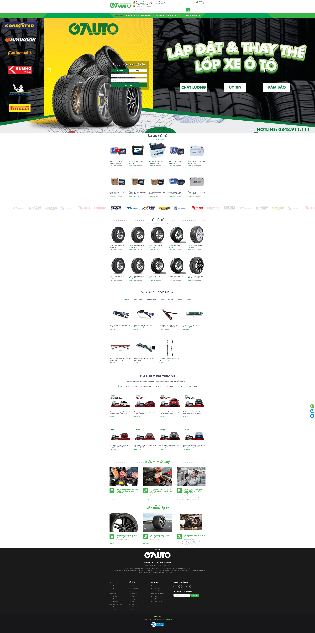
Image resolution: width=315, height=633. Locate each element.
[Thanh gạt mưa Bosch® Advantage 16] (121, 314)
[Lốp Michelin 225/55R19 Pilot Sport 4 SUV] (196, 265)
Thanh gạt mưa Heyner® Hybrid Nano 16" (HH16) (192, 326)
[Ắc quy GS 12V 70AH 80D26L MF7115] (177, 150)
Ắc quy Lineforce (114, 601)
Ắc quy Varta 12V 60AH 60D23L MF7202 (156, 162)
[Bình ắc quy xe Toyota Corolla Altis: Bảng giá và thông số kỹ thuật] (121, 401)
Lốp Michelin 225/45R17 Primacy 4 (175, 277)
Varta (153, 139)
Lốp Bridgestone (133, 588)
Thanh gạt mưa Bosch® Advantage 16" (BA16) (120, 326)
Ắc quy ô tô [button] (114, 582)
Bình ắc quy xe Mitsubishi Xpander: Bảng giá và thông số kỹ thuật (193, 412)
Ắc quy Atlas (113, 593)
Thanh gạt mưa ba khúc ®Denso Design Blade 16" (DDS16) (168, 326)
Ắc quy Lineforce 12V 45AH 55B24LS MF (118, 193)
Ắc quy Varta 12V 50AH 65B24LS (136, 162)
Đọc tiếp (112, 499)
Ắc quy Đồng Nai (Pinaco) (116, 604)
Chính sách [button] (155, 582)
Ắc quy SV (112, 591)
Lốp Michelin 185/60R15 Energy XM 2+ (156, 246)
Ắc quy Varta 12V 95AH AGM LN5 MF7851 (196, 193)
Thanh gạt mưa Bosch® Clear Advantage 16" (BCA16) (143, 326)
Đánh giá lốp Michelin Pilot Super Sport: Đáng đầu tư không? (126, 536)
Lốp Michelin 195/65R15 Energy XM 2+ (136, 246)
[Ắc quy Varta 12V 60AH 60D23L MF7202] (157, 150)
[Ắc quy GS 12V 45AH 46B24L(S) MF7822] (118, 150)
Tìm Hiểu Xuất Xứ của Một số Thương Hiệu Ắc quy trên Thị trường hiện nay (193, 491)
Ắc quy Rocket (113, 596)
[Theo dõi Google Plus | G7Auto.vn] (182, 586)
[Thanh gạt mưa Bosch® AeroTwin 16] (145, 347)
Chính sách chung (156, 586)
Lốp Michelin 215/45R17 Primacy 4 (175, 246)
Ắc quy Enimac (113, 599)
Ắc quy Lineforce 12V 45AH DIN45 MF (157, 193)
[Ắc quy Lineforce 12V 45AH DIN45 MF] (157, 181)
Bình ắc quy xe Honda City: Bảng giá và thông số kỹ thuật (145, 412)
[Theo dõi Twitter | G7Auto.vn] (178, 586)
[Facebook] (312, 416)
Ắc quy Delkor (113, 607)
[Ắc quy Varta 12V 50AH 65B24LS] (138, 150)
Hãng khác (161, 139)
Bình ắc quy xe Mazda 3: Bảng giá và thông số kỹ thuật (145, 446)
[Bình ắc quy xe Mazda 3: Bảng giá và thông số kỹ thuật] (145, 434)
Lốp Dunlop (132, 601)
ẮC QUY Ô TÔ (157, 136)
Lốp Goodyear (133, 599)
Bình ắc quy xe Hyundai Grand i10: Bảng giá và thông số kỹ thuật (120, 446)
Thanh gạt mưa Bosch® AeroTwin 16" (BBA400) (144, 359)
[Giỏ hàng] (197, 3)
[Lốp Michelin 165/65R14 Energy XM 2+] (118, 234)
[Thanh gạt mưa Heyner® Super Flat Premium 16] (121, 347)
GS (156, 139)
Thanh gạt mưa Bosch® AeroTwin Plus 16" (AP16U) (169, 359)
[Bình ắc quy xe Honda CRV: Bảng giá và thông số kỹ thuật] (170, 434)
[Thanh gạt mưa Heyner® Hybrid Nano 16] (194, 314)
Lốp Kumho (132, 591)
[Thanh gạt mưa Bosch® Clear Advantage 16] (145, 314)
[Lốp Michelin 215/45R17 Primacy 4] (177, 234)
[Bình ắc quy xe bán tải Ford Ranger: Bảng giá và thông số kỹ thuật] (194, 434)
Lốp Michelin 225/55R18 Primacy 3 (195, 246)
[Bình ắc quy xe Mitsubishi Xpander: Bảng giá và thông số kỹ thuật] (194, 401)
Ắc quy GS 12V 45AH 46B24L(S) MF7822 (116, 162)
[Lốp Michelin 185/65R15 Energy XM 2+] (138, 265)
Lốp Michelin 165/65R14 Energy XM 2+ (117, 246)
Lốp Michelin (132, 586)
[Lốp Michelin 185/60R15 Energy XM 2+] (157, 234)
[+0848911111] (312, 406)
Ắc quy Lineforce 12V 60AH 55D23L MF (137, 193)
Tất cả (166, 224)
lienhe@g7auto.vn (165, 565)
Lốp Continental (133, 593)
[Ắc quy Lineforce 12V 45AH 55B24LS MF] (118, 181)
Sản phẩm (202, 2)
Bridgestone (155, 224)
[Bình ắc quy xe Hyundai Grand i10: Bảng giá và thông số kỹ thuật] (121, 434)
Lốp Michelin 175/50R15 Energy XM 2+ (117, 277)
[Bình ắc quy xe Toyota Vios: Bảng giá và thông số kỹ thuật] (170, 401)
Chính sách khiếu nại (156, 601)
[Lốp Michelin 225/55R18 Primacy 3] (196, 234)
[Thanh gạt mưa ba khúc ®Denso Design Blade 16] (170, 314)
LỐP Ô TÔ (157, 220)
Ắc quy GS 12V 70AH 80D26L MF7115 (174, 162)
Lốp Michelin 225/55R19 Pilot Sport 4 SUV (195, 277)
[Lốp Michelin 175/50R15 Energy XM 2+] (118, 265)
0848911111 (143, 3)
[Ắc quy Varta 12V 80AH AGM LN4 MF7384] (196, 150)
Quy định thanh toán (156, 599)
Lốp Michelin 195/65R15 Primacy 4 (156, 277)
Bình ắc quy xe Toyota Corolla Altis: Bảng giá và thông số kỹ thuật (120, 412)
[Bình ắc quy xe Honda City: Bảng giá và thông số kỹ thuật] (145, 401)
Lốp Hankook (132, 596)
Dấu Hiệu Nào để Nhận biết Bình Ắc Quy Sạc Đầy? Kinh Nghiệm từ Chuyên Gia (127, 491)
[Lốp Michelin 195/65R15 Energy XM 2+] (138, 234)
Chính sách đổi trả (156, 596)
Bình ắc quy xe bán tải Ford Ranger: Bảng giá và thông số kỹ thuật (194, 446)
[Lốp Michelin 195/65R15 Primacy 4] (157, 265)
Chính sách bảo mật (156, 591)
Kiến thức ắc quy (157, 462)
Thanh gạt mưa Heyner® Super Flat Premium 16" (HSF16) (120, 359)
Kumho (161, 224)
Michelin (149, 224)
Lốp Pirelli (131, 609)
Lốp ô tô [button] (132, 582)
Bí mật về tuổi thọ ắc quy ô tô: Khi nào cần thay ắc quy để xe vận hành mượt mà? (161, 491)
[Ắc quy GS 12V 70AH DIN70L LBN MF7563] (177, 181)
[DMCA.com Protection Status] (157, 616)
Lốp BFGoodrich (133, 607)
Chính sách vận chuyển (157, 593)
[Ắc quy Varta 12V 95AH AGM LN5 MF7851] (196, 181)
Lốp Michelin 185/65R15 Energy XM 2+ (136, 277)
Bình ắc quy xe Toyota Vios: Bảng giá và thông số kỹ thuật (169, 412)
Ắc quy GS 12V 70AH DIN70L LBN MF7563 (174, 193)
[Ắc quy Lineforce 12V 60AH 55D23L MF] (138, 181)
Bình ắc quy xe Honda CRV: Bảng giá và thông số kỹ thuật (169, 446)
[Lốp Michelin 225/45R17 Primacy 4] (177, 265)
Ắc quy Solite (113, 609)
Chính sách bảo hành (157, 588)
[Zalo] (312, 411)
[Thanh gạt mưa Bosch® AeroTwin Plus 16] (170, 347)
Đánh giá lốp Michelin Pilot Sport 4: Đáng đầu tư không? (160, 536)
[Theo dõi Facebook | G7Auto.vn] (174, 586)
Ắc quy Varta (113, 586)
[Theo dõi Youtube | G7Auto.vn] (189, 586)
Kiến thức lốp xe (157, 508)
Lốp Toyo (131, 604)
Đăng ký (195, 595)
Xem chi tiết (171, 568)
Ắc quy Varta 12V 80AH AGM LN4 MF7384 (196, 162)
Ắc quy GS (112, 588)
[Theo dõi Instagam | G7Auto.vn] (186, 586)
